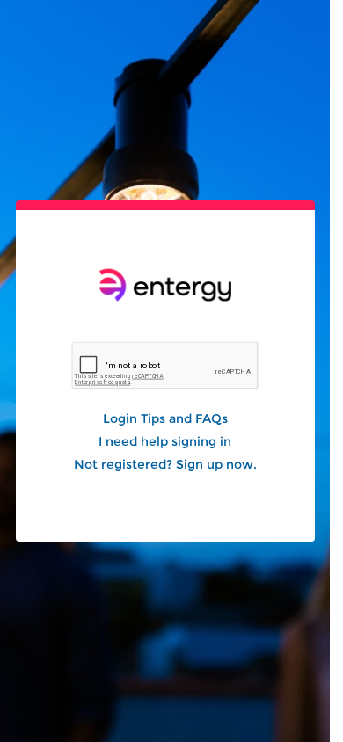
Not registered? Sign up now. (165, 464)
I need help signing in (165, 441)
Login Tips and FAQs (165, 418)
